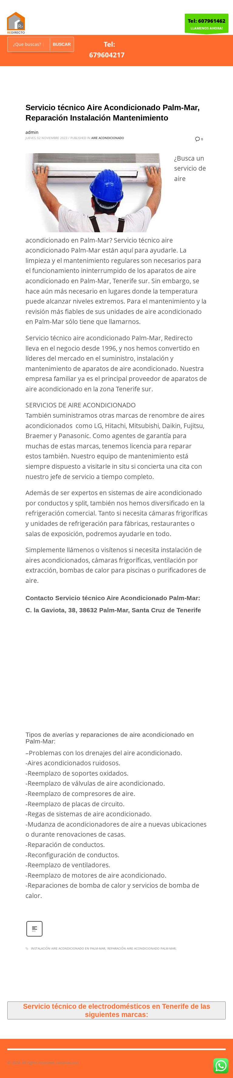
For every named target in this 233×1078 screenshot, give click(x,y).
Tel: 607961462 (206, 20)
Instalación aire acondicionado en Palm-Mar (68, 948)
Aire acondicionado (107, 138)
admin (32, 132)
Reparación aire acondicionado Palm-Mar (141, 948)
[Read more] (34, 936)
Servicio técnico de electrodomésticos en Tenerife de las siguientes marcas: (116, 1010)
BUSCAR (62, 44)
